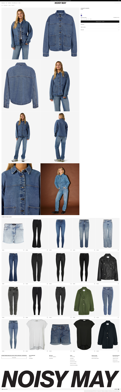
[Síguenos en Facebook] (115, 389)
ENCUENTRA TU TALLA (116, 17)
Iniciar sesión (14, 357)
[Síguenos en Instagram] (116, 389)
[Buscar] (115, 2)
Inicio (2, 5)
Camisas (10, 5)
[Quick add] (23, 250)
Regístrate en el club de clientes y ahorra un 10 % (60, 0)
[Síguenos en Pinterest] (118, 389)
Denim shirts (13, 5)
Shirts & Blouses (5, 5)
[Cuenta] (117, 2)
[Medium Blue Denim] (81, 15)
